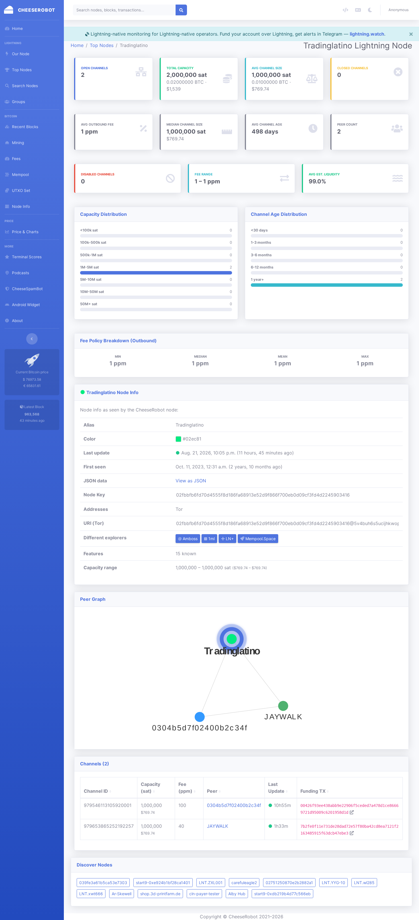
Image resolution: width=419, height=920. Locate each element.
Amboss (190, 538)
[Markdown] (358, 10)
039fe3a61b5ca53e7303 (103, 882)
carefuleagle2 (244, 882)
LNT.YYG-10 (333, 882)
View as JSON (191, 480)
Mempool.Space (260, 538)
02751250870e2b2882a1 (289, 882)
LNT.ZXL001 (211, 882)
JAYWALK (217, 826)
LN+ (229, 538)
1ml (211, 538)
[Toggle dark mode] (370, 10)
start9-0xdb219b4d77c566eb (282, 893)
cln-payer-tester (204, 893)
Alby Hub (236, 893)
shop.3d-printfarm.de (160, 893)
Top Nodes (101, 45)
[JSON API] (345, 10)
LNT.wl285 (364, 882)
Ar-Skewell (121, 893)
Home (77, 45)
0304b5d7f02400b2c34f (234, 805)
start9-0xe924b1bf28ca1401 (163, 882)
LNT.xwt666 (91, 893)
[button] (399, 10)
